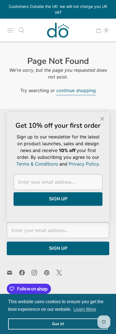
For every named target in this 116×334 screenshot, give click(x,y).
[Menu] (10, 30)
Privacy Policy (84, 164)
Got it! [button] (58, 324)
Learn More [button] (84, 309)
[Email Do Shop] (13, 272)
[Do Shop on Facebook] (25, 272)
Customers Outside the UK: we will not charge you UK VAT (58, 9)
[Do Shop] (58, 30)
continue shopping (76, 90)
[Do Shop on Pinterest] (50, 272)
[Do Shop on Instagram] (38, 272)
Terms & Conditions (37, 164)
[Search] (21, 30)
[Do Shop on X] (62, 272)
